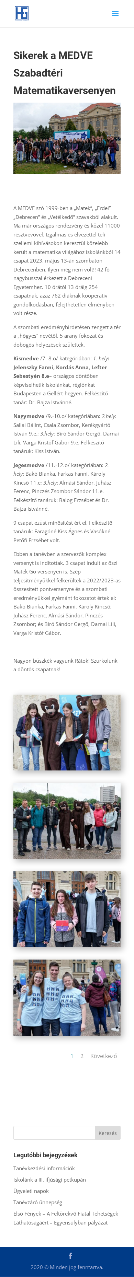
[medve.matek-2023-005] (67, 1035)
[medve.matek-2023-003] (67, 859)
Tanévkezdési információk (44, 1168)
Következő (103, 1056)
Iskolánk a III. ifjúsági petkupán (49, 1179)
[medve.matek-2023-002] (67, 770)
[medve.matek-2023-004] (67, 947)
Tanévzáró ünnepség (37, 1202)
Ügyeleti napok (31, 1190)
